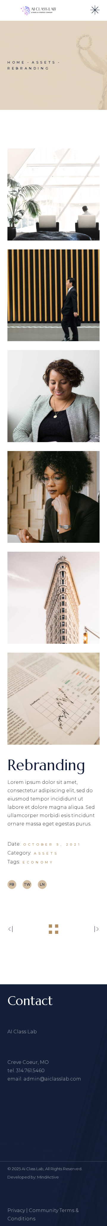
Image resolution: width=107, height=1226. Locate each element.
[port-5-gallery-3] (53, 396)
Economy (38, 862)
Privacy (16, 1210)
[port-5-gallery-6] (53, 699)
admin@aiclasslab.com (52, 1079)
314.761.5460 (30, 1070)
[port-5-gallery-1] (53, 194)
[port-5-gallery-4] (53, 497)
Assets (46, 853)
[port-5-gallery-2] (53, 295)
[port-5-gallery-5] (53, 598)
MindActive (48, 1177)
